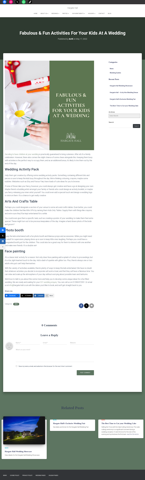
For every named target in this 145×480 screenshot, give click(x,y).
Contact (102, 13)
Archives (112, 112)
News (16, 304)
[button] (47, 13)
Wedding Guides (115, 73)
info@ (11, 285)
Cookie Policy (14, 475)
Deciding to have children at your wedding (22, 154)
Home (35, 13)
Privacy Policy (27, 475)
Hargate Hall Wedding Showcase (121, 86)
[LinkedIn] (3, 241)
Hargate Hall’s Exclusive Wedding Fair (123, 99)
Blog (109, 13)
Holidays (91, 13)
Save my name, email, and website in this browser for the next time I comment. (45, 366)
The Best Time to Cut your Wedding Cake (124, 106)
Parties (65, 13)
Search (111, 122)
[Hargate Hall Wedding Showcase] (24, 430)
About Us (44, 13)
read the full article (133, 434)
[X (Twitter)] (3, 235)
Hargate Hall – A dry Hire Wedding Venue (124, 92)
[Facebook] (3, 230)
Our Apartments (78, 13)
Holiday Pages (53, 475)
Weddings (54, 13)
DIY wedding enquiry (48, 282)
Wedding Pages (41, 475)
